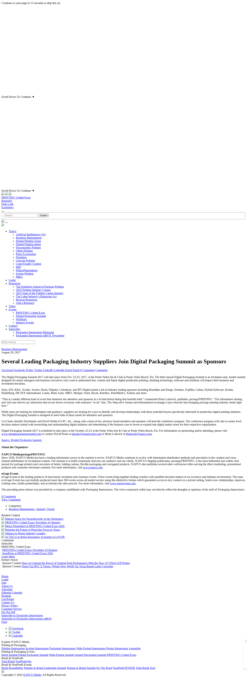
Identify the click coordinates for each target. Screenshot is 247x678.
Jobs (4, 582)
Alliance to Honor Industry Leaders (25, 533)
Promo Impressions (117, 648)
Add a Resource (25, 302)
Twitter (16, 632)
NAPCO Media (32, 674)
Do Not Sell (8, 612)
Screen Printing (24, 273)
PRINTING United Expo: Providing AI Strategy (33, 522)
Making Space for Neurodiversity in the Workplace (34, 518)
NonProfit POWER (124, 667)
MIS (18, 267)
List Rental (7, 599)
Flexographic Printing (28, 247)
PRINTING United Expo (16, 197)
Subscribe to (22, 615)
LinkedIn (17, 635)
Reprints (6, 595)
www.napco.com (93, 467)
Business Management (29, 237)
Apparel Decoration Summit (90, 654)
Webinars (21, 319)
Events (12, 309)
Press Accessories (26, 254)
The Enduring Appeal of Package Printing (40, 286)
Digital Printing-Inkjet (28, 244)
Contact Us (7, 602)
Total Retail (8, 661)
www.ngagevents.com (122, 483)
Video (12, 306)
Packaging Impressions (62, 648)
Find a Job (7, 204)
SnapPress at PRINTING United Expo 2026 (27, 553)
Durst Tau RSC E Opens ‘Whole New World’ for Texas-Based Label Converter (67, 566)
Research (6, 200)
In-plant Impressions (37, 648)
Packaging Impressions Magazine (35, 332)
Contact (13, 325)
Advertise (6, 589)
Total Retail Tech (145, 667)
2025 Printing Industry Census (33, 289)
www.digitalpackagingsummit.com (21, 433)
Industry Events (25, 322)
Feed (4, 621)
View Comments (11, 499)
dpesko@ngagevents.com (86, 433)
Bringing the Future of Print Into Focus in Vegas (32, 529)
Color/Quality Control (28, 263)
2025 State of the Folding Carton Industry (39, 293)
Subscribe (14, 329)
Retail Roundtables (12, 667)
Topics (12, 231)
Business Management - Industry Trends (32, 509)
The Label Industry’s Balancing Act (36, 296)
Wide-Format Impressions (91, 648)
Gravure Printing (25, 260)
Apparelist (134, 648)
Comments (101, 370)
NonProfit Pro (23, 661)
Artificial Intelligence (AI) (31, 234)
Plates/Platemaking (26, 270)
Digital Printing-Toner (28, 241)
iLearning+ (7, 207)
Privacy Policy (9, 605)
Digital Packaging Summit (31, 316)
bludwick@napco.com (139, 433)
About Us (7, 586)
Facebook (18, 628)
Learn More (8, 556)
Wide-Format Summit (61, 654)
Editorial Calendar (11, 592)
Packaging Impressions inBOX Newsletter (40, 335)
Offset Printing (24, 250)
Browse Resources (26, 299)
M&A (19, 276)
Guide (12, 280)
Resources (14, 283)
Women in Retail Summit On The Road (89, 667)
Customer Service (11, 608)
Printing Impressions (13, 648)
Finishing (21, 257)
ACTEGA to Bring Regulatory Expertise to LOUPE (35, 537)
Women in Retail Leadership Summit (45, 667)
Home (4, 576)
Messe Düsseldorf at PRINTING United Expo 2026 (35, 526)
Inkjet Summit (9, 654)
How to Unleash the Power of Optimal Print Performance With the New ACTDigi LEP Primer (76, 563)
